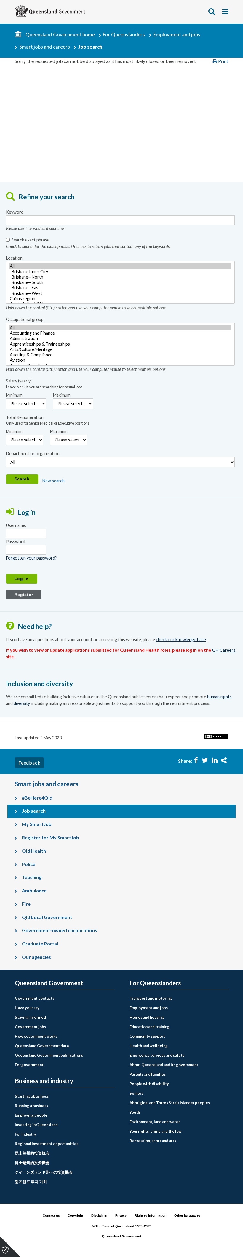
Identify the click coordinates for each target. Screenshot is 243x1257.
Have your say (27, 1007)
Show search (211, 11)
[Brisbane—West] (120, 293)
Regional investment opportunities (46, 1143)
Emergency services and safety (157, 1055)
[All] (120, 266)
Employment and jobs (176, 34)
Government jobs (30, 1026)
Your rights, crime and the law (155, 1131)
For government (29, 1064)
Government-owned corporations (59, 930)
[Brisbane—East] (120, 287)
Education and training (150, 1026)
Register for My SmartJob (50, 837)
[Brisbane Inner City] (120, 271)
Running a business (31, 1105)
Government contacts (34, 998)
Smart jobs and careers (44, 47)
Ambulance (34, 890)
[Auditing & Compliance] (120, 354)
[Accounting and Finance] (120, 333)
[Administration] (120, 338)
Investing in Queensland (36, 1124)
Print (222, 61)
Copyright (75, 1215)
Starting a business (32, 1096)
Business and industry (44, 1081)
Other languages (187, 1215)
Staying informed (30, 1017)
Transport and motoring (151, 998)
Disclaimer (99, 1215)
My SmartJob (37, 824)
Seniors (136, 1093)
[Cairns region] (120, 298)
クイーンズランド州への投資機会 (44, 1172)
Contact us (51, 1215)
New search (53, 480)
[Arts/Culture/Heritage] (120, 349)
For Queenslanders (124, 34)
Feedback (29, 762)
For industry (25, 1134)
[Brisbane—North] (120, 277)
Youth (135, 1112)
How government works (36, 1036)
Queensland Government (49, 983)
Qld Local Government (47, 917)
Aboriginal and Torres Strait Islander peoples (170, 1102)
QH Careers (223, 650)
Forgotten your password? (31, 557)
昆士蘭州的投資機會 (32, 1162)
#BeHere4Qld (37, 797)
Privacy (121, 1215)
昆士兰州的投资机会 (32, 1153)
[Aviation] (120, 360)
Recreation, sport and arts (153, 1140)
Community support (147, 1036)
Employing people (31, 1115)
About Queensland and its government (164, 1064)
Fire (26, 904)
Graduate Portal (40, 943)
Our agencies (36, 957)
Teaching (31, 877)
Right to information (151, 1215)
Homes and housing (147, 1017)
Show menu (225, 11)
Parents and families (148, 1074)
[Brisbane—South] (120, 282)
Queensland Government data (42, 1045)
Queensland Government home (60, 34)
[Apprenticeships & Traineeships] (120, 344)
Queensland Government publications (49, 1055)
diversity (22, 703)
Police (28, 864)
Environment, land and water (155, 1121)
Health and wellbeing (149, 1045)
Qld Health (34, 851)
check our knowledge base (181, 639)
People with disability (149, 1083)
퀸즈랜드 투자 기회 (31, 1181)
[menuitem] (64, 998)
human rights (219, 696)
